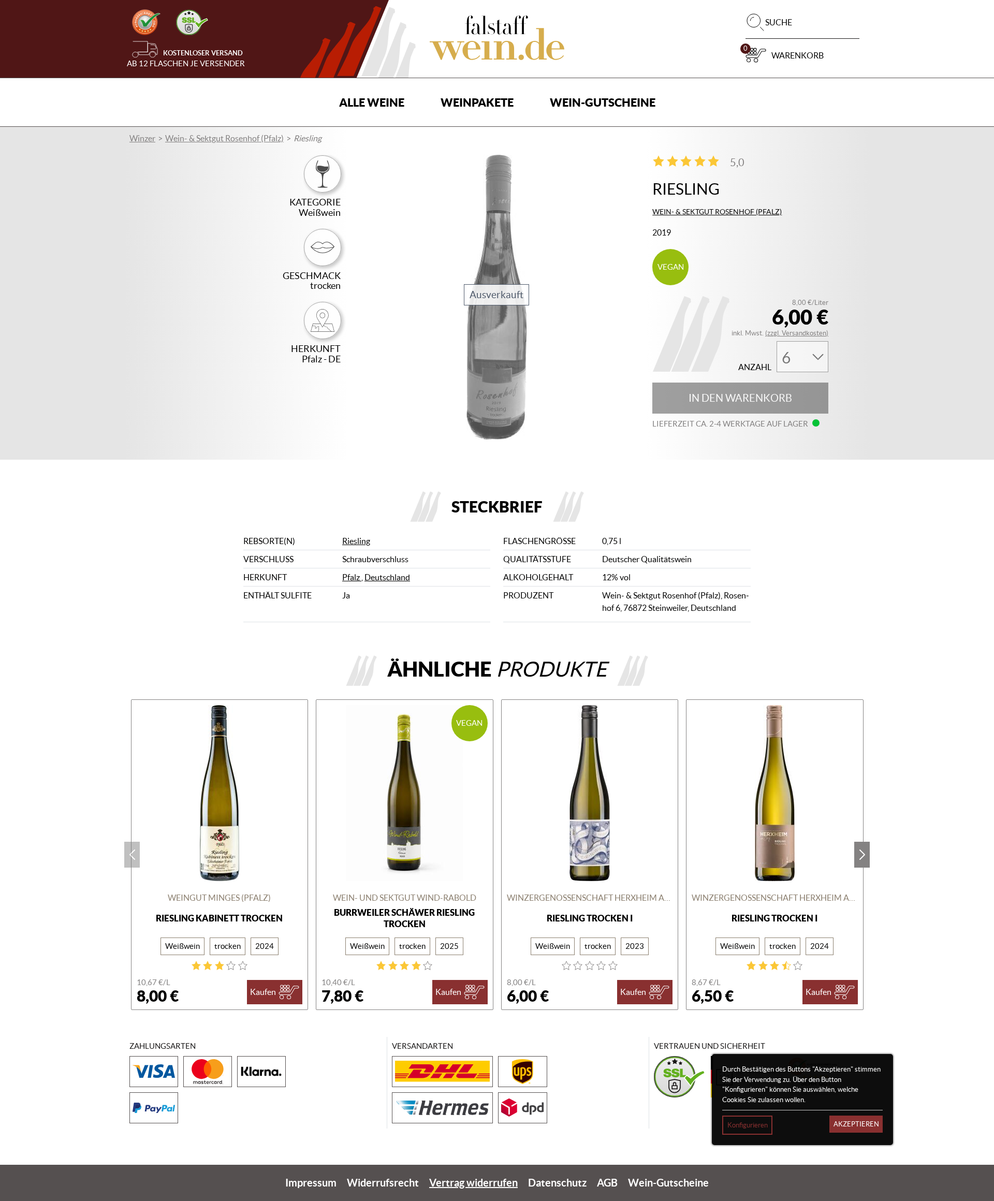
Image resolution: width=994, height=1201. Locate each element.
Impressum (311, 1183)
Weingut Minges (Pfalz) (219, 897)
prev (132, 855)
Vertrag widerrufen (473, 1183)
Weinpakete (477, 102)
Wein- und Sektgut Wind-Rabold (404, 897)
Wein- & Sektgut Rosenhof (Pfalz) (224, 138)
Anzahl (754, 367)
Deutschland (387, 577)
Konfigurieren (747, 1125)
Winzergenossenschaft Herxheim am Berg (590, 897)
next (862, 855)
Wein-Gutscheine (602, 102)
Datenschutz (557, 1183)
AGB (607, 1183)
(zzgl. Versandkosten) (796, 333)
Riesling (356, 541)
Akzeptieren (856, 1124)
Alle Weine (371, 102)
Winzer (142, 138)
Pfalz (351, 577)
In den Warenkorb (740, 398)
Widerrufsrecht (383, 1183)
